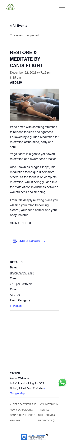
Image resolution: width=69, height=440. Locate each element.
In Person (16, 306)
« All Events (18, 25)
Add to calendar (29, 241)
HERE (27, 223)
